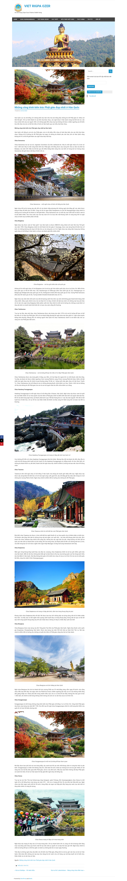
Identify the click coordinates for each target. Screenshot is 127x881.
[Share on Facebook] (1, 437)
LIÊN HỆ (98, 19)
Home (15, 19)
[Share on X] (1, 440)
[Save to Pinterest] (1, 444)
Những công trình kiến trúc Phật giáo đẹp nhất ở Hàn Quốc (37, 860)
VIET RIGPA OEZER (43, 19)
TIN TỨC (90, 19)
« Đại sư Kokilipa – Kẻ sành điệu (25, 870)
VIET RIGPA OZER (37, 6)
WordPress (23, 878)
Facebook (92, 96)
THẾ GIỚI (20, 865)
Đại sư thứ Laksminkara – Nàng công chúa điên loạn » (67, 870)
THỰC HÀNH (80, 19)
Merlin (30, 878)
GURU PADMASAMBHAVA (27, 19)
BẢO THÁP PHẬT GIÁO (67, 19)
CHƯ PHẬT (55, 19)
